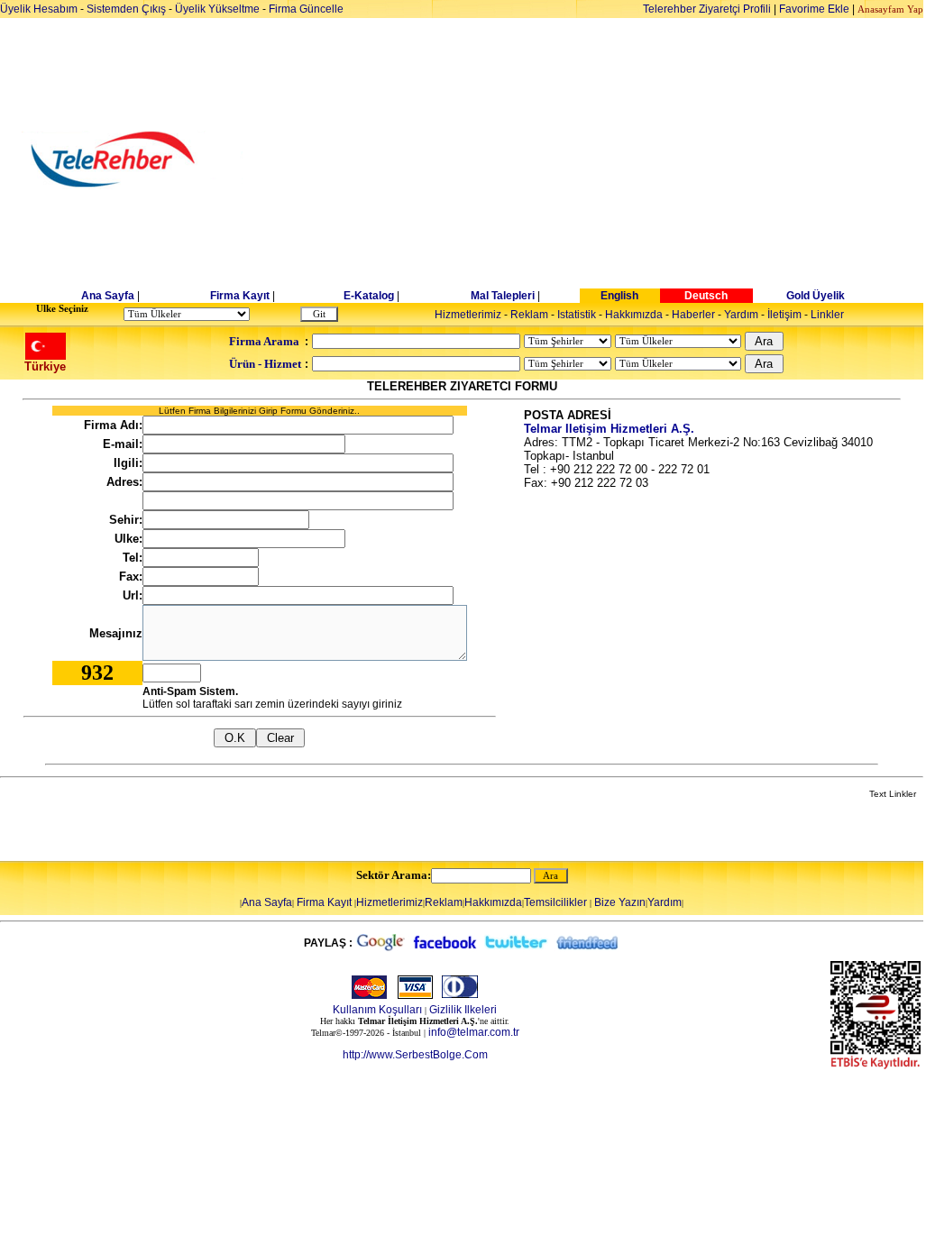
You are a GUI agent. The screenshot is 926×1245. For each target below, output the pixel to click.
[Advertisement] (601, 159)
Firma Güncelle (306, 9)
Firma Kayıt (240, 295)
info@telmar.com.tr (473, 1032)
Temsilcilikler (555, 902)
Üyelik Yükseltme (217, 9)
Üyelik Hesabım (39, 9)
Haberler (693, 314)
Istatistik (576, 314)
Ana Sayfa (107, 295)
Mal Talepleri (503, 295)
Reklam (529, 314)
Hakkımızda (634, 314)
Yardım (741, 314)
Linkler (827, 314)
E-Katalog (369, 295)
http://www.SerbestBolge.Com (415, 1054)
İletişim (784, 314)
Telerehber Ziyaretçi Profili (707, 9)
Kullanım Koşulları (377, 1009)
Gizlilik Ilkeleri (463, 1009)
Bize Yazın (620, 902)
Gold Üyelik (815, 295)
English (619, 295)
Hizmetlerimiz (468, 314)
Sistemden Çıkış (126, 9)
